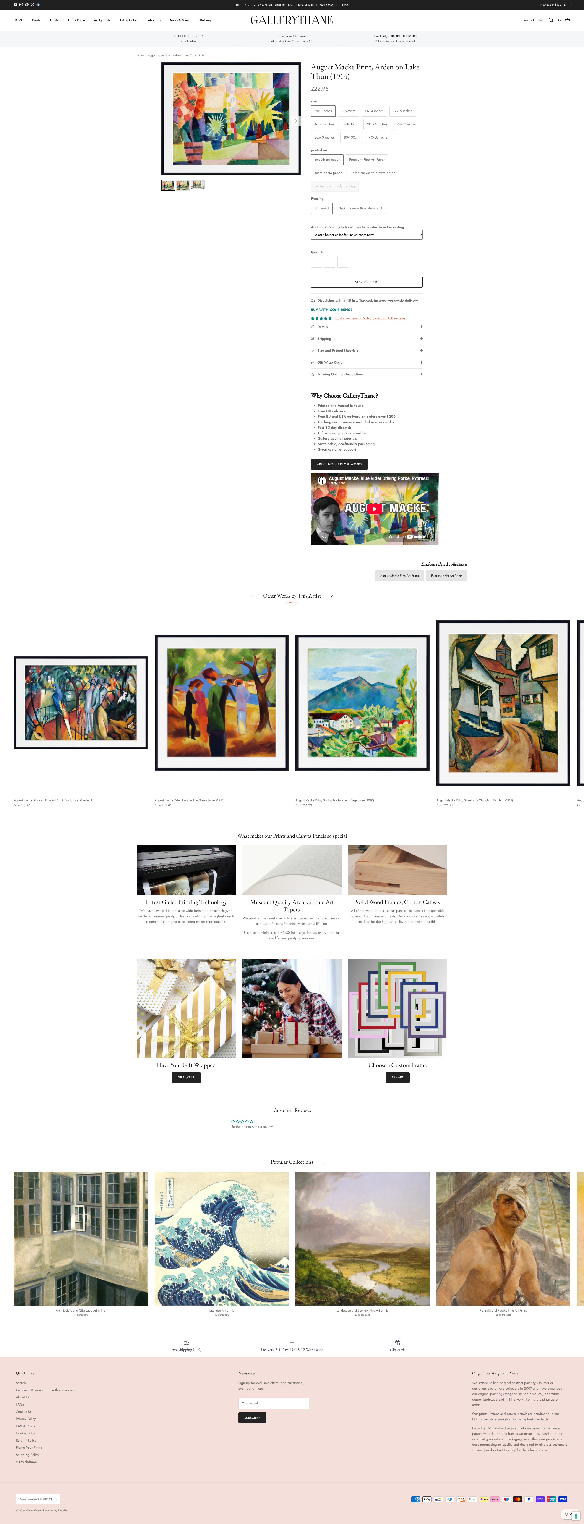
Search (21, 1382)
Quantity (317, 252)
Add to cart (367, 281)
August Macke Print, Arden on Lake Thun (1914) (176, 55)
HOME (18, 20)
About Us (154, 20)
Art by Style (102, 20)
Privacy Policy (26, 1418)
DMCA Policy (25, 1426)
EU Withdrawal (26, 1461)
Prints (36, 20)
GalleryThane (33, 1510)
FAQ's (20, 1404)
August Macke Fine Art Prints (399, 575)
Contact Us (23, 1411)
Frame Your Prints (29, 1447)
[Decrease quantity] (316, 262)
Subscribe (252, 1418)
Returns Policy (26, 1440)
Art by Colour (129, 20)
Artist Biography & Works (339, 464)
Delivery (206, 20)
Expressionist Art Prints (446, 575)
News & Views (180, 20)
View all (292, 602)
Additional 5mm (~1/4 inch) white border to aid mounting (357, 227)
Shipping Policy (27, 1454)
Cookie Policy (26, 1433)
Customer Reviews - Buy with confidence (45, 1390)
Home (140, 55)
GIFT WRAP (186, 1077)
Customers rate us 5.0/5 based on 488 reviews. (370, 318)
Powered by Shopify (55, 1510)
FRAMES (397, 1077)
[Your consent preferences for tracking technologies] (576, 1516)
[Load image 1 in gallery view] (231, 118)
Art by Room (76, 20)
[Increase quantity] (342, 262)
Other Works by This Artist (292, 595)
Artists (53, 20)
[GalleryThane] (292, 20)
